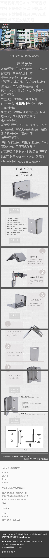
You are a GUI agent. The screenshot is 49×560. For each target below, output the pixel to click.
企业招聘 (5, 482)
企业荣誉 (5, 476)
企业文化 (5, 479)
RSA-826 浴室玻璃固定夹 (20, 456)
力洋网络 (19, 547)
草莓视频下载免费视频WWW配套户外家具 (27, 542)
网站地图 (3, 559)
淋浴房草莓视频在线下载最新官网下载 (15, 496)
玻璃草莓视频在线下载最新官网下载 (14, 499)
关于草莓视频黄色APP (11, 468)
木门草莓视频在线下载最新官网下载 (14, 493)
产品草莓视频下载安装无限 (13, 488)
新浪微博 (12, 552)
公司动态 (5, 513)
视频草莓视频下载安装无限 (11, 520)
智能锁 (4, 503)
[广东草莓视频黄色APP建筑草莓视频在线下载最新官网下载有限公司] (5, 26)
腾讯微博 (5, 552)
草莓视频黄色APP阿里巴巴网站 (13, 544)
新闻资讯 (5, 509)
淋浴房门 (21, 103)
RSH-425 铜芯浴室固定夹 (39, 459)
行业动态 (5, 516)
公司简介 (5, 472)
